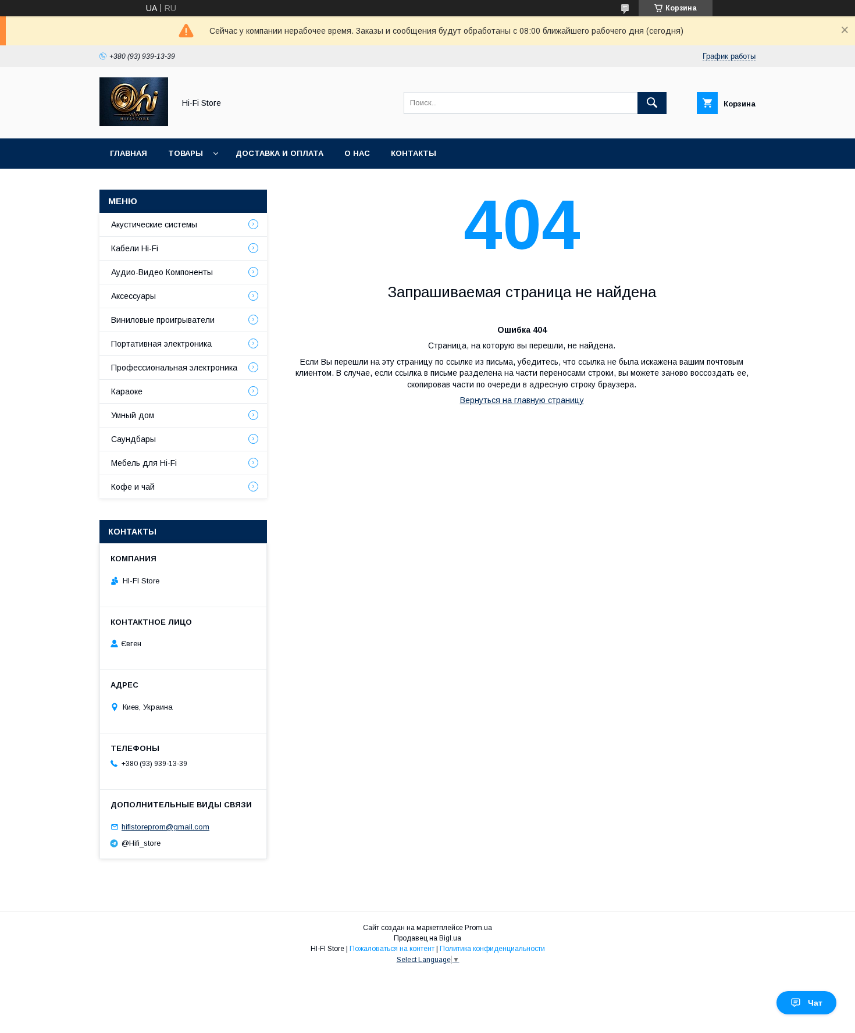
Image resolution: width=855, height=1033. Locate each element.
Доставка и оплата (279, 153)
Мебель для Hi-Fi (144, 463)
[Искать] (652, 103)
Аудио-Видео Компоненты (162, 272)
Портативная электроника (161, 343)
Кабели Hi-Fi (134, 248)
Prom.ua (478, 928)
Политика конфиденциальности (492, 949)
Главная (128, 153)
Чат (815, 1002)
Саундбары (133, 439)
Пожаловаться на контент (392, 949)
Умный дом (132, 415)
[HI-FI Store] (133, 123)
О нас (357, 153)
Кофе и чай (133, 486)
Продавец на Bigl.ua (427, 938)
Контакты (413, 153)
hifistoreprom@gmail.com (165, 826)
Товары (185, 153)
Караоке (126, 391)
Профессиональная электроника (174, 367)
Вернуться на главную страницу (522, 400)
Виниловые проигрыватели (163, 320)
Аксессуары (133, 296)
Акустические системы (154, 224)
